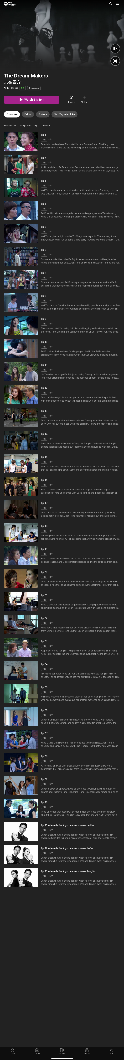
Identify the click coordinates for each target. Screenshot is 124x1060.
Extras (27, 114)
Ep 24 (44, 664)
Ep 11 (44, 365)
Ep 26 (44, 710)
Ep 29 (44, 779)
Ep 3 (43, 180)
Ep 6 (43, 250)
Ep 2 (43, 157)
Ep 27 (44, 733)
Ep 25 (44, 687)
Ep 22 (44, 618)
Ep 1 (43, 134)
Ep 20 (44, 572)
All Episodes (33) (28, 125)
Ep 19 (44, 549)
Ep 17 (44, 503)
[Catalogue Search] (110, 3)
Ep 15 (44, 457)
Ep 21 (44, 595)
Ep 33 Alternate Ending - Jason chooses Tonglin (68, 871)
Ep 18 (44, 526)
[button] (117, 3)
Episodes (11, 114)
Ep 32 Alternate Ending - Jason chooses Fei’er (67, 848)
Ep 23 (44, 641)
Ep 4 (43, 203)
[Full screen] (115, 61)
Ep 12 (44, 388)
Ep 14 (44, 434)
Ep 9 (43, 319)
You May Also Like (64, 114)
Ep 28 (44, 756)
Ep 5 (43, 226)
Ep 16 (44, 480)
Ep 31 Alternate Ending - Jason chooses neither (68, 825)
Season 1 (8, 125)
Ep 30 (44, 802)
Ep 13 (44, 411)
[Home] (10, 4)
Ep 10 (44, 342)
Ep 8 (43, 296)
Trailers (43, 114)
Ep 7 (43, 273)
